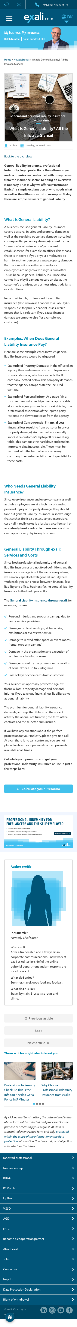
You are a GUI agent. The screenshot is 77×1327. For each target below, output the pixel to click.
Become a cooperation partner (23, 1239)
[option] (19, 1082)
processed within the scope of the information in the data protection (36, 1136)
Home (7, 59)
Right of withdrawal (16, 1299)
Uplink (7, 1198)
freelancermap (13, 1168)
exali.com (38, 17)
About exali (11, 1249)
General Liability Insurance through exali (38, 600)
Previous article (40, 1018)
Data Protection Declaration (21, 1289)
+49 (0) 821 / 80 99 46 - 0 (54, 4)
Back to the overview (18, 156)
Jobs (6, 1259)
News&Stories (21, 59)
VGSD (7, 1208)
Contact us (10, 1269)
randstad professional (17, 1158)
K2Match (9, 1188)
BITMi (7, 1178)
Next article (36, 1042)
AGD (6, 1218)
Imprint (8, 1279)
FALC (6, 1229)
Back (38, 1030)
